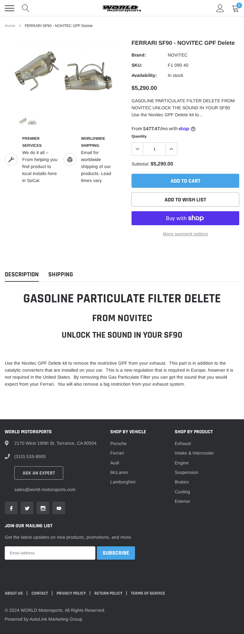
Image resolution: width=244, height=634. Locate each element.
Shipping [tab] (60, 275)
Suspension (186, 472)
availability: (144, 75)
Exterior (182, 501)
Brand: (139, 54)
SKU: (137, 65)
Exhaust (183, 443)
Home (10, 26)
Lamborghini (122, 481)
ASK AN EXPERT (39, 473)
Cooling (182, 491)
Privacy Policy (72, 593)
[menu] (9, 8)
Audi (114, 462)
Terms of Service (148, 593)
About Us (14, 593)
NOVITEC (177, 54)
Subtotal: (140, 163)
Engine (182, 462)
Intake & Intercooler (194, 452)
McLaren (119, 472)
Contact (40, 593)
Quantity (139, 136)
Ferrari (117, 452)
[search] (26, 8)
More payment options (185, 233)
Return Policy (108, 593)
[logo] (122, 8)
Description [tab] (22, 275)
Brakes (182, 481)
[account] (220, 8)
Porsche (118, 443)
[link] (27, 121)
